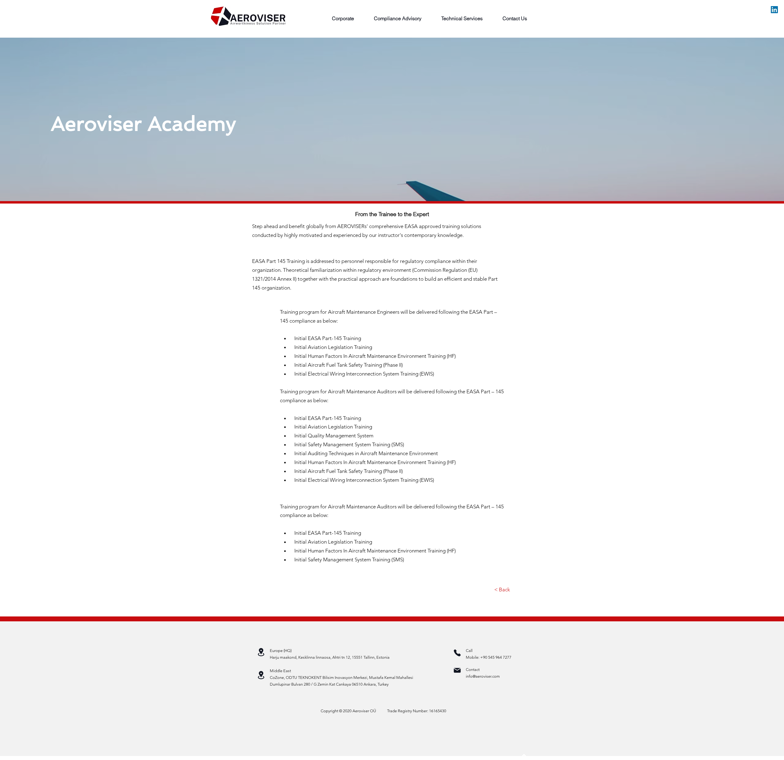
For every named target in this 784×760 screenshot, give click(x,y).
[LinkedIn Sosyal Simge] (774, 9)
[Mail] (457, 670)
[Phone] (457, 653)
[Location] (261, 652)
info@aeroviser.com (483, 676)
